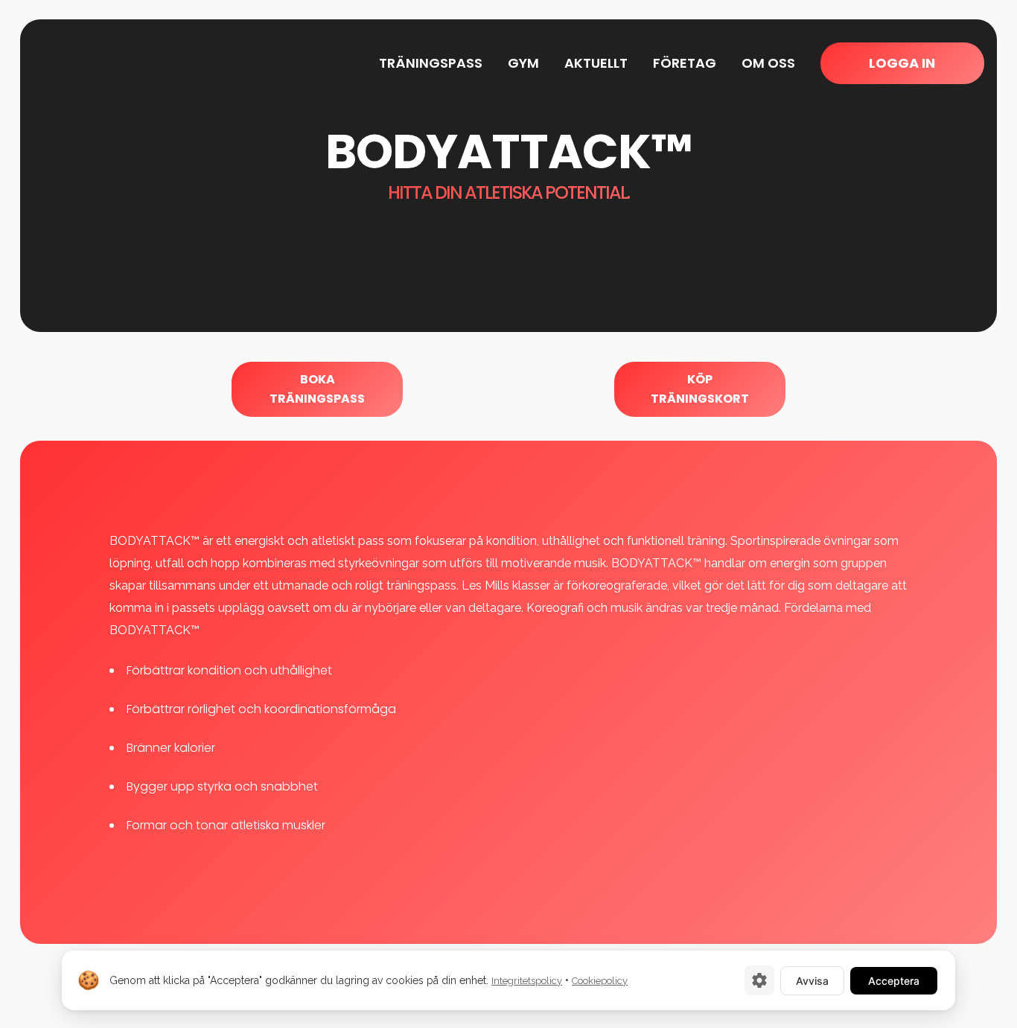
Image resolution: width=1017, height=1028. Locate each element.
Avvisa (812, 980)
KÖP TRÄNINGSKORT (700, 389)
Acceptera (893, 980)
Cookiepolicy (600, 980)
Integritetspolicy (526, 980)
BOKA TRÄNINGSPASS (317, 389)
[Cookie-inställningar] (759, 980)
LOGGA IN (902, 63)
